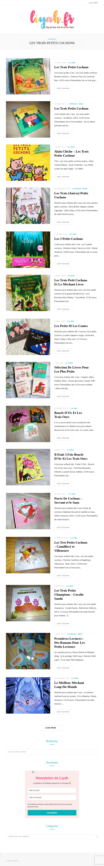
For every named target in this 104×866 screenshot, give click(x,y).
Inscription (52, 812)
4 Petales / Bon (75, 104)
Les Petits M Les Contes (71, 326)
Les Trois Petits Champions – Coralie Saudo (69, 594)
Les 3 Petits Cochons (68, 239)
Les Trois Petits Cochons (71, 67)
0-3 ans (69, 363)
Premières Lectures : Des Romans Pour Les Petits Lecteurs (69, 642)
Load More (51, 728)
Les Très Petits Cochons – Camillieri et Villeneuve (70, 546)
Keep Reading (63, 88)
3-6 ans (72, 63)
